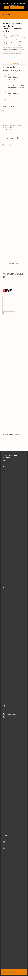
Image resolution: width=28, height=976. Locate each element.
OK (6, 7)
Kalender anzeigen (7, 99)
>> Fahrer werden (6, 129)
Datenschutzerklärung (17, 7)
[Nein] (26, 5)
